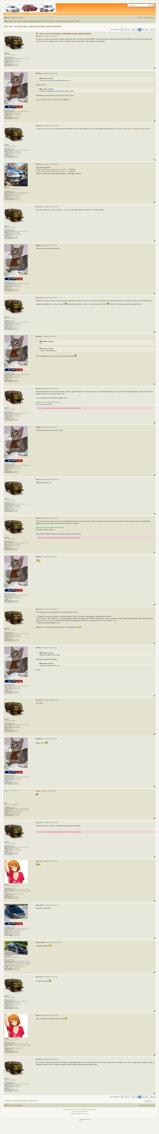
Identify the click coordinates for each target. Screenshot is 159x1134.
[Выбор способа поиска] (129, 5)
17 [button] (143, 30)
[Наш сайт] (29, 9)
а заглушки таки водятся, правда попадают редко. (132, 128)
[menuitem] (6, 17)
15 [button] (136, 30)
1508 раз (16, 934)
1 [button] (128, 30)
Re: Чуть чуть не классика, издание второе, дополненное (63, 33)
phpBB (76, 1109)
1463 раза (17, 968)
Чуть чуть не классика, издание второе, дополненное (32, 26)
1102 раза (16, 198)
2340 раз (16, 118)
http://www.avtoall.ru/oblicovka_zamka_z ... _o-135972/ (56, 171)
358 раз (16, 65)
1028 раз (16, 898)
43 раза (16, 64)
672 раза (16, 199)
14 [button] (133, 30)
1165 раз (16, 117)
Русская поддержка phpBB (79, 1111)
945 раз (16, 896)
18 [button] (146, 30)
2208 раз (16, 969)
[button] (122, 29)
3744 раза (17, 935)
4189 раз (16, 814)
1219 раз (16, 815)
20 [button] (151, 30)
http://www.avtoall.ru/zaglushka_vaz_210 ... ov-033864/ (56, 169)
